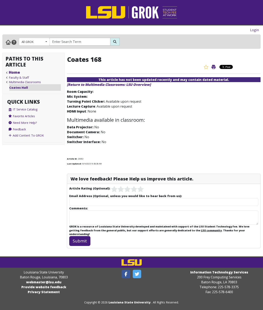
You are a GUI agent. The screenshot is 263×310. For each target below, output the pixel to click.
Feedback (19, 129)
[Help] (14, 42)
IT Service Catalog (25, 109)
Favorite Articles (23, 116)
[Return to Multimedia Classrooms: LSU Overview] (109, 84)
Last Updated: (74, 163)
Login (254, 30)
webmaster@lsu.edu (43, 282)
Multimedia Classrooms (25, 82)
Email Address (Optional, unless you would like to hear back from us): (125, 196)
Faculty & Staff (19, 77)
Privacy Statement (44, 292)
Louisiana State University (129, 302)
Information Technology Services (219, 272)
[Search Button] (115, 42)
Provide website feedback (43, 287)
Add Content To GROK (28, 135)
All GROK (27, 42)
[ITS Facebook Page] (126, 274)
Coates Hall (18, 87)
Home (14, 72)
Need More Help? (24, 123)
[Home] (8, 42)
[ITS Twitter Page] (137, 274)
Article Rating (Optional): (89, 188)
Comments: (78, 208)
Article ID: (72, 158)
